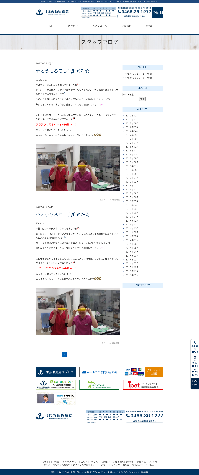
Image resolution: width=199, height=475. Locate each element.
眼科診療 (105, 462)
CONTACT (137, 465)
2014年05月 (132, 248)
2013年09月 (132, 275)
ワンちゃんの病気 (61, 465)
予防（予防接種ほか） (123, 462)
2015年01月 (132, 217)
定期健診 (141, 462)
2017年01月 (132, 143)
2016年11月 (132, 151)
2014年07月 (132, 240)
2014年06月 (132, 244)
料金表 (126, 465)
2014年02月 (132, 260)
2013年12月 (132, 267)
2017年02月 (132, 139)
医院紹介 (55, 462)
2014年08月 (132, 236)
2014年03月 (132, 256)
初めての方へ (69, 462)
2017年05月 (132, 127)
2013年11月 (132, 271)
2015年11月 (132, 189)
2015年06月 (132, 197)
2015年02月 (132, 213)
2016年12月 (132, 147)
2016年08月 (132, 162)
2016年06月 (132, 170)
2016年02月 (132, 186)
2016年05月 (132, 174)
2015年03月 (132, 209)
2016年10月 (132, 154)
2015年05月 (132, 201)
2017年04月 (132, 131)
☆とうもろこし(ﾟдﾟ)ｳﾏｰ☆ (63, 71)
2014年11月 (132, 224)
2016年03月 (132, 182)
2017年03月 (132, 135)
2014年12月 (132, 221)
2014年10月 (132, 228)
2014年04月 (132, 252)
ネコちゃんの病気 (81, 465)
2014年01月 (132, 263)
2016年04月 (132, 178)
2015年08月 (132, 193)
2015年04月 (132, 205)
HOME (49, 26)
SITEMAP (150, 465)
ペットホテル (99, 465)
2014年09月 (132, 232)
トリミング (114, 465)
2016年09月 (132, 158)
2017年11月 (132, 119)
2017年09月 (132, 123)
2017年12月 (132, 116)
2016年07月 (132, 166)
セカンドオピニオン (88, 462)
